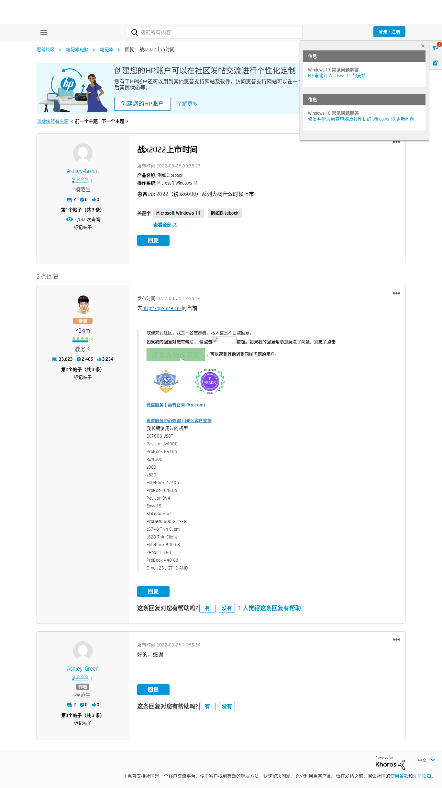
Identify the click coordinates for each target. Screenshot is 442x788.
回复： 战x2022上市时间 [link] (149, 49)
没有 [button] (227, 608)
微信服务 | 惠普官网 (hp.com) (176, 404)
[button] (396, 142)
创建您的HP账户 (142, 104)
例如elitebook (225, 213)
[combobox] (215, 32)
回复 (153, 240)
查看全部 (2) (165, 225)
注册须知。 (424, 776)
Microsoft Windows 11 (178, 213)
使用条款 (399, 776)
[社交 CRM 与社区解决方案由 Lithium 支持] (390, 763)
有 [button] (207, 608)
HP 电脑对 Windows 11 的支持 (337, 76)
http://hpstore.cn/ (162, 308)
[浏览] (42, 32)
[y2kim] (83, 304)
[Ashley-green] (83, 153)
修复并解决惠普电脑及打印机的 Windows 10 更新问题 (361, 119)
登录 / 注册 (389, 32)
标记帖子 (83, 227)
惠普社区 (46, 49)
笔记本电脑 (77, 49)
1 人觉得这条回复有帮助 (269, 608)
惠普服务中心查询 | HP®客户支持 (179, 420)
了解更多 (187, 104)
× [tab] (422, 46)
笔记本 (107, 49)
